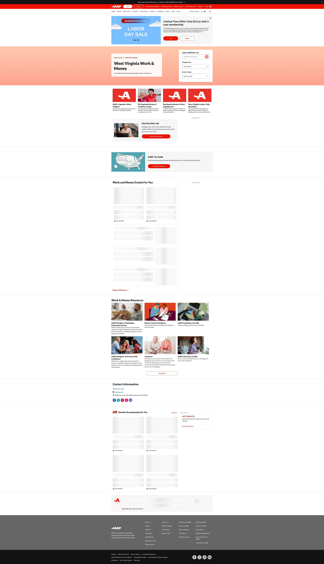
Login (207, 6)
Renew (187, 38)
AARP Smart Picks (167, 6)
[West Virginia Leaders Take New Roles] (199, 95)
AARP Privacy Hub (123, 554)
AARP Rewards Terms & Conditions (121, 557)
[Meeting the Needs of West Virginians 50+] (174, 95)
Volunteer (148, 529)
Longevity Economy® (202, 543)
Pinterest (122, 400)
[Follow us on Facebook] (194, 557)
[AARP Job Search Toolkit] (193, 345)
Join (170, 38)
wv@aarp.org (118, 392)
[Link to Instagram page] (204, 557)
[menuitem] (113, 12)
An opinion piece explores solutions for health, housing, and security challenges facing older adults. (174, 110)
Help (202, 11)
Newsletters (165, 529)
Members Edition (178, 6)
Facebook (114, 400)
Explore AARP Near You (190, 53)
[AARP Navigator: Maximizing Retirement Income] (127, 312)
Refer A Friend (166, 533)
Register (200, 6)
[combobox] (195, 56)
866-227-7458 (119, 389)
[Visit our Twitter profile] (199, 557)
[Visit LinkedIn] (210, 557)
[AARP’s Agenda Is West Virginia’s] (124, 95)
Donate (147, 526)
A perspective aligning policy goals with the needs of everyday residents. (124, 109)
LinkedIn (130, 400)
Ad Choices (114, 560)
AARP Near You (149, 544)
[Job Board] (160, 345)
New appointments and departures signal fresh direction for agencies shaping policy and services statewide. (199, 110)
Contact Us (165, 522)
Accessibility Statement (149, 554)
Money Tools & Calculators (155, 323)
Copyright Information (140, 557)
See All (173, 412)
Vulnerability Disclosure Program (158, 557)
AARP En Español (167, 526)
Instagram (126, 400)
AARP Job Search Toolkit (187, 357)
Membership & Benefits (152, 6)
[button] (210, 11)
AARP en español (194, 11)
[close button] (210, 18)
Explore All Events (119, 290)
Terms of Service (135, 554)
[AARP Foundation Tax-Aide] (193, 312)
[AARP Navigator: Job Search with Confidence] (127, 345)
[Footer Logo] (123, 528)
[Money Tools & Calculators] (160, 312)
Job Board (148, 357)
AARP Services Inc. (184, 537)
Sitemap (113, 554)
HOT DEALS (187, 416)
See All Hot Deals (187, 426)
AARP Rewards (191, 6)
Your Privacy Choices (126, 560)
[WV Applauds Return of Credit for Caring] (149, 95)
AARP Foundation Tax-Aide (188, 323)
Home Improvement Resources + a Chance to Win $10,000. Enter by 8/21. (160, 2)
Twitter (118, 400)
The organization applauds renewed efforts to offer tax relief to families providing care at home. (148, 110)
